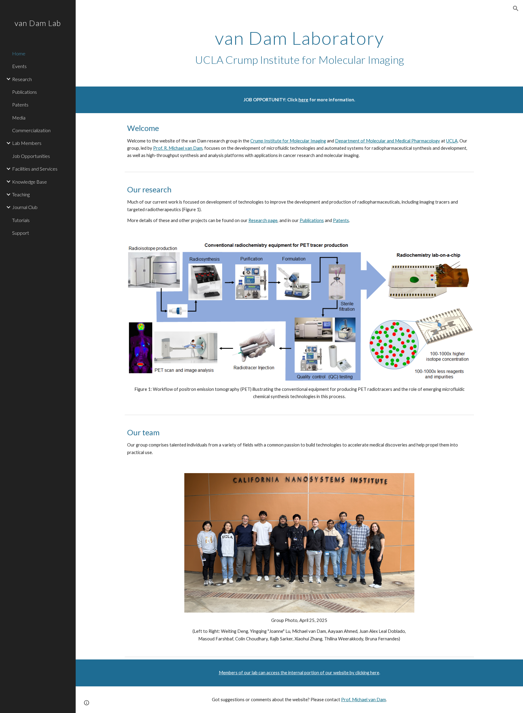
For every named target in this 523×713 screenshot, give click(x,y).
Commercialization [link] (31, 130)
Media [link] (18, 117)
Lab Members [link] (26, 143)
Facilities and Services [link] (35, 169)
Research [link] (22, 79)
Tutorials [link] (21, 220)
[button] (515, 8)
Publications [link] (24, 92)
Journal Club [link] (25, 207)
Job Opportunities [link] (31, 156)
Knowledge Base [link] (29, 182)
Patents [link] (20, 104)
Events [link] (19, 66)
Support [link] (20, 233)
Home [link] (18, 53)
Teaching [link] (21, 194)
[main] (299, 47)
